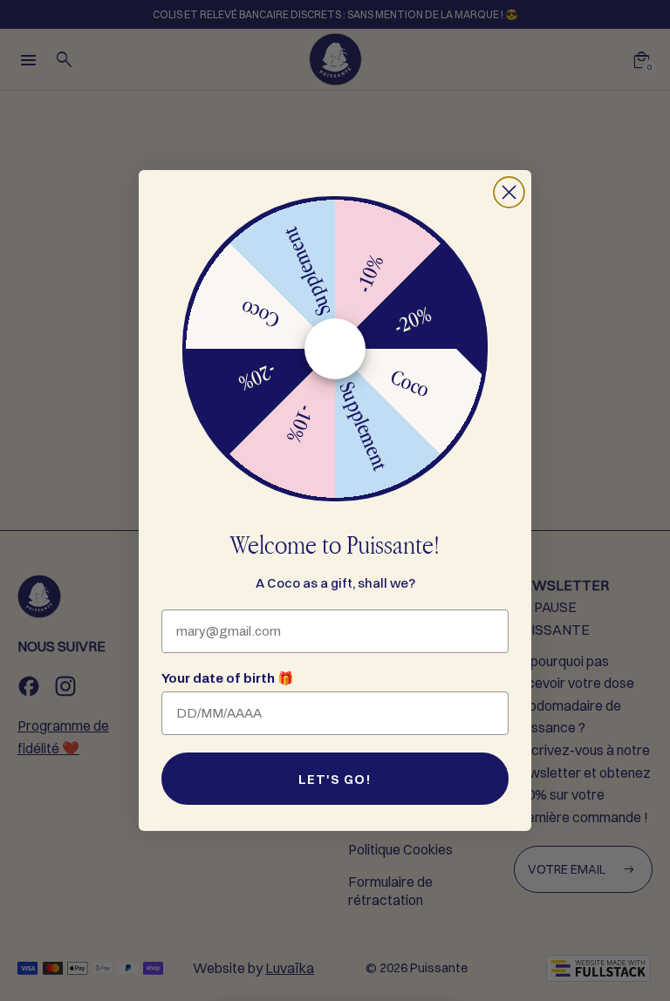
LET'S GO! (335, 779)
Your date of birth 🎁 (227, 678)
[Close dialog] (509, 192)
